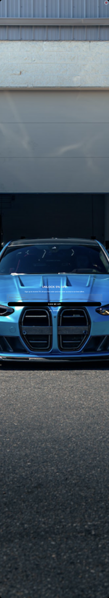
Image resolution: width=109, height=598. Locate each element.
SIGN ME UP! (54, 304)
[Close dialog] (106, 2)
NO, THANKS (54, 310)
